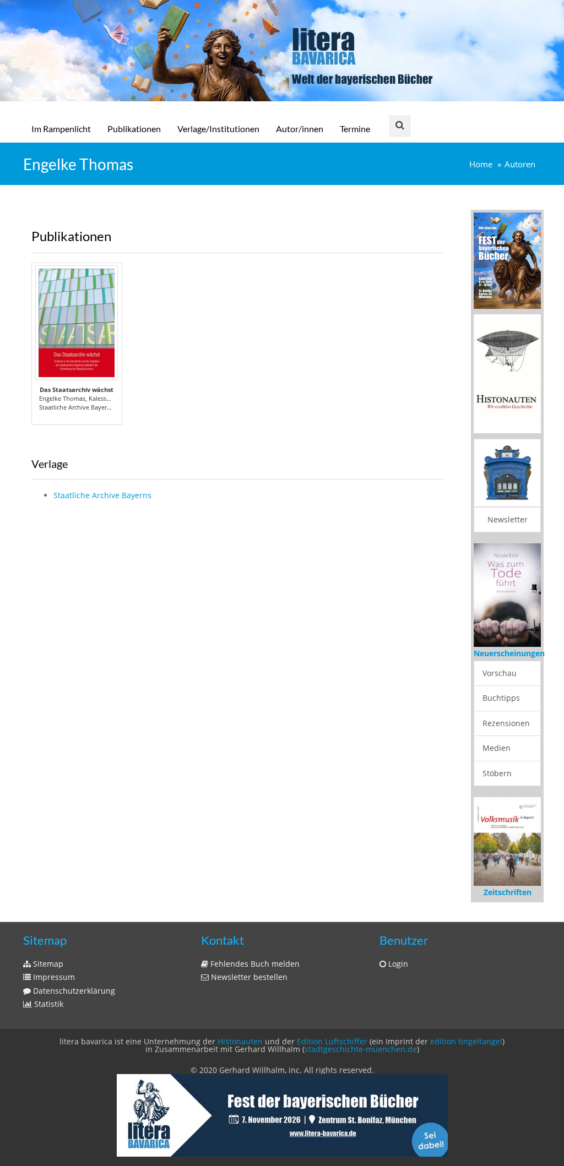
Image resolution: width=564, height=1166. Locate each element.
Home (480, 164)
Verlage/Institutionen (218, 128)
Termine (355, 128)
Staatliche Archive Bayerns (102, 495)
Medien (496, 748)
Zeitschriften (508, 892)
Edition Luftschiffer (332, 1041)
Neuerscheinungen (509, 653)
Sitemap (47, 963)
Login (397, 963)
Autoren (520, 164)
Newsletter (507, 519)
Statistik (47, 1004)
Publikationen (134, 128)
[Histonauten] (507, 259)
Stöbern (497, 773)
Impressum (53, 977)
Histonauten (240, 1041)
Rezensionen (506, 723)
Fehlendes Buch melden (254, 963)
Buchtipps (501, 698)
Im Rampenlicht (61, 128)
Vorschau (499, 673)
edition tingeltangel (466, 1041)
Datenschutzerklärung (73, 990)
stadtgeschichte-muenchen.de (361, 1049)
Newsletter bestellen (248, 977)
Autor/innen (299, 128)
